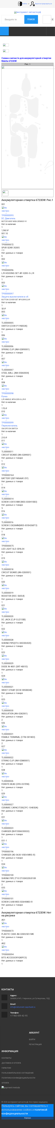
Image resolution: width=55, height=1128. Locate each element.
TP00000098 (7, 393)
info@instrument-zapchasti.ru (22, 1007)
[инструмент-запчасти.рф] (27, 12)
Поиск (31, 19)
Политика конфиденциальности (18, 1078)
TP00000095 (7, 215)
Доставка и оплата (11, 1063)
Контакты (6, 1058)
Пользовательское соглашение (18, 1073)
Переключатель (9, 425)
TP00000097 (7, 293)
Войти (32, 1039)
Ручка (4, 396)
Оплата (5, 1083)
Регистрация (35, 1044)
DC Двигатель (8, 218)
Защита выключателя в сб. (15, 296)
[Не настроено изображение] (27, 210)
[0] (47, 19)
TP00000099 (7, 422)
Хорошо (27, 1118)
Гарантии (6, 1068)
